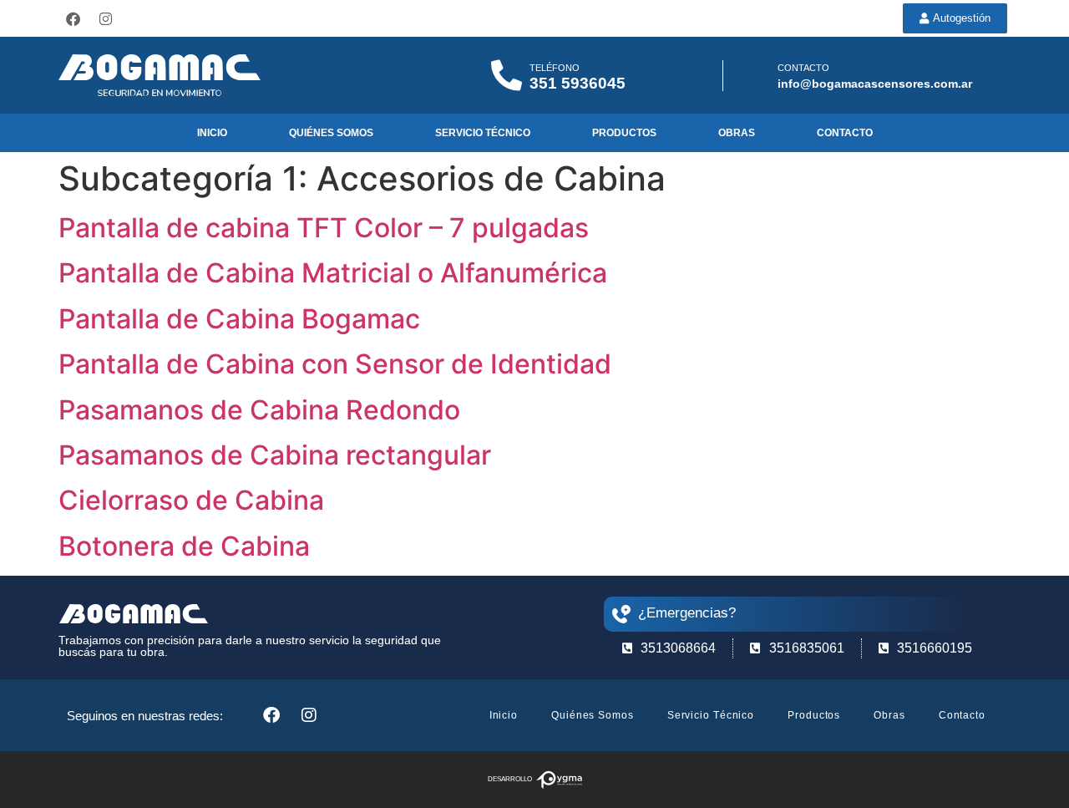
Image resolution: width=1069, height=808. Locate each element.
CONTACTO (803, 68)
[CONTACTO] (755, 75)
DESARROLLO (510, 779)
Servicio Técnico (482, 133)
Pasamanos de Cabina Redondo (259, 410)
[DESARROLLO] (559, 780)
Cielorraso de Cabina (191, 500)
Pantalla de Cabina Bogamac (239, 318)
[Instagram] (105, 18)
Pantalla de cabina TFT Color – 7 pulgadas (323, 227)
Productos (624, 133)
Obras (736, 133)
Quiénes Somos (331, 133)
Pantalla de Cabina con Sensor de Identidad (334, 364)
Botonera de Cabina (184, 546)
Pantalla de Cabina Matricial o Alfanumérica (332, 273)
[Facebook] (72, 18)
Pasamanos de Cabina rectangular (274, 455)
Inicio (212, 133)
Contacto (845, 133)
